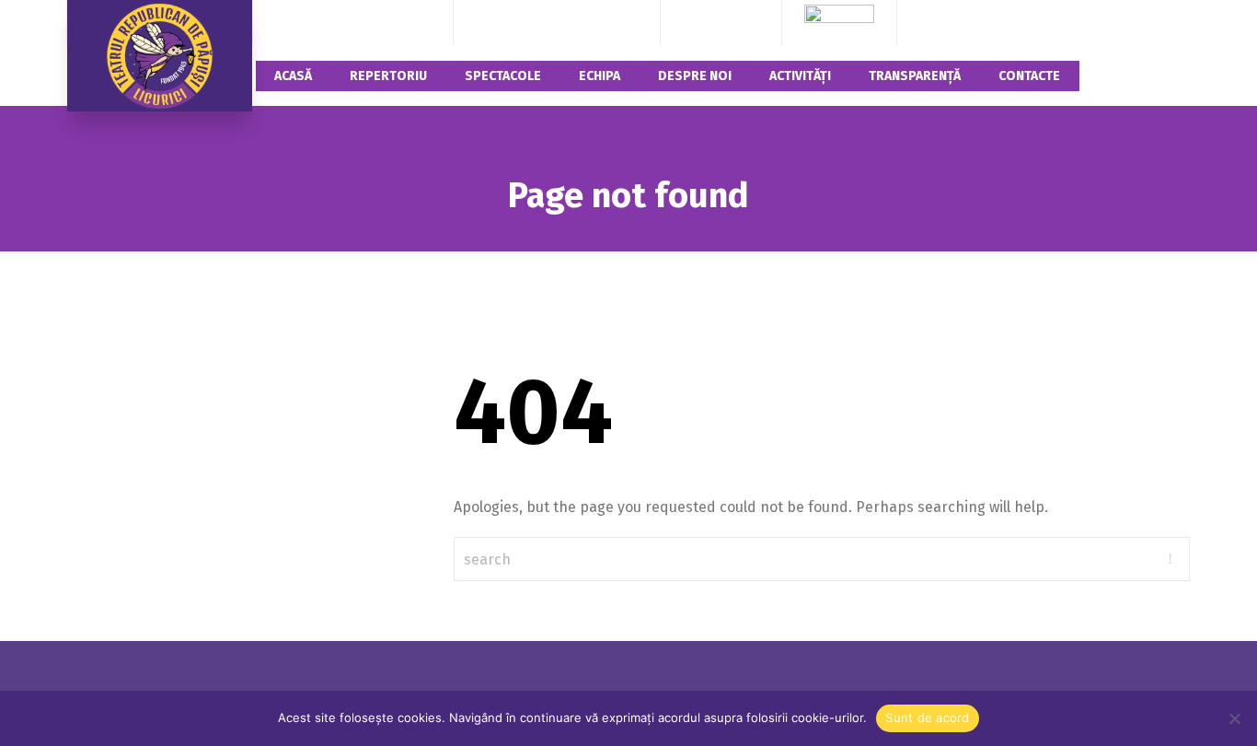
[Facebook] (695, 22)
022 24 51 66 (600, 22)
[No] (1234, 718)
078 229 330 (513, 22)
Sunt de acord (927, 717)
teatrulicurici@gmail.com (352, 22)
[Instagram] (721, 22)
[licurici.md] (159, 55)
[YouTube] (746, 22)
